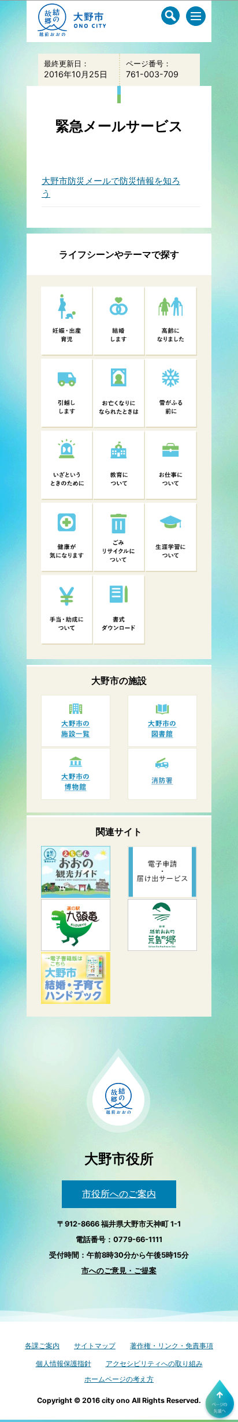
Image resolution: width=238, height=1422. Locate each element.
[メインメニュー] (196, 16)
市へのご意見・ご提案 (119, 1270)
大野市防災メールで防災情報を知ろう (111, 187)
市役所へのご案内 (119, 1193)
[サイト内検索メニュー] (170, 15)
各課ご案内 (42, 1345)
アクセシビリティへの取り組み (154, 1363)
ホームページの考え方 (119, 1379)
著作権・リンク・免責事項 (171, 1345)
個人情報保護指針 (63, 1363)
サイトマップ (95, 1345)
